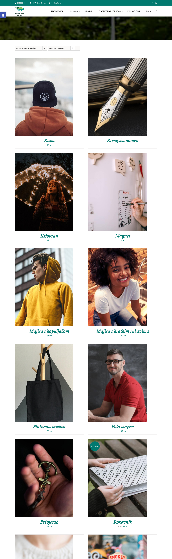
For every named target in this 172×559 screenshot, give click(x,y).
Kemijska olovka (123, 140)
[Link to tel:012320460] (15, 3)
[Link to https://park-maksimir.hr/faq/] (49, 3)
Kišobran (49, 236)
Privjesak (49, 522)
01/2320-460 (21, 3)
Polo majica (123, 426)
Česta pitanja (56, 3)
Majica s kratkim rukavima (123, 331)
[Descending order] (44, 48)
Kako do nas (41, 3)
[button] (3, 15)
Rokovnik (123, 522)
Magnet (122, 236)
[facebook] (152, 3)
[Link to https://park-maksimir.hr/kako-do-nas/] (35, 3)
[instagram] (156, 3)
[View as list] (77, 48)
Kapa (49, 140)
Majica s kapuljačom (49, 331)
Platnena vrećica (49, 426)
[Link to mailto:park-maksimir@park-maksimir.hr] (30, 3)
